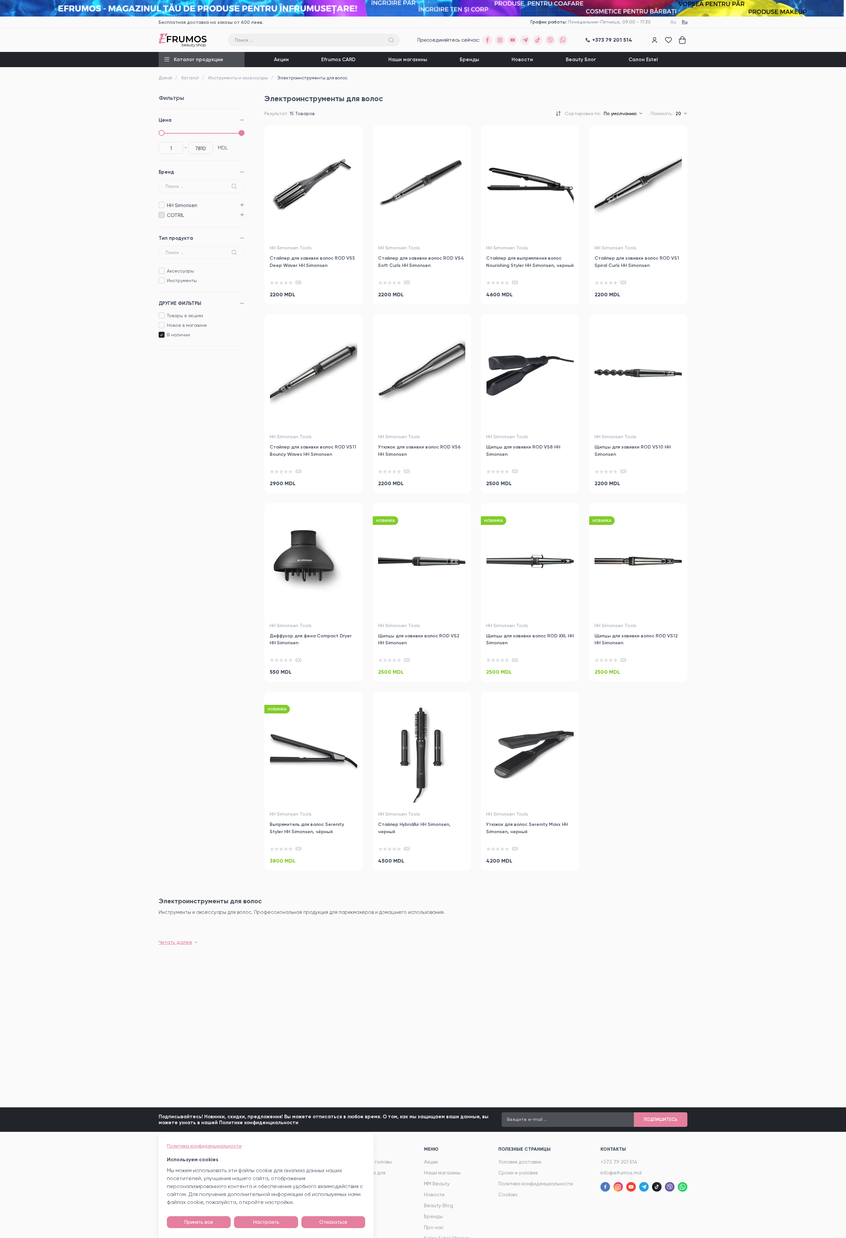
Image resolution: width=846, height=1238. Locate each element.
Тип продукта (176, 238)
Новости (522, 60)
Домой (165, 77)
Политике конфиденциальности (258, 1123)
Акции (281, 60)
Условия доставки (519, 1162)
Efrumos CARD (338, 60)
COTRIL (161, 215)
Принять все (198, 1222)
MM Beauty (437, 1184)
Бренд (166, 172)
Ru (684, 22)
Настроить (266, 1222)
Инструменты (182, 280)
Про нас (433, 1227)
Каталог (190, 77)
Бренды (469, 60)
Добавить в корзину (313, 291)
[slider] (162, 133)
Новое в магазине (187, 325)
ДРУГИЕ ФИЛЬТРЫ (180, 303)
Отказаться (333, 1222)
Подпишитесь (660, 1119)
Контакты (613, 1149)
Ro (673, 22)
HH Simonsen (161, 205)
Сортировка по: (583, 113)
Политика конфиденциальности (535, 1184)
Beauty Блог (581, 60)
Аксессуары (180, 271)
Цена (165, 120)
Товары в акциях (185, 315)
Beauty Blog (438, 1206)
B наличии (178, 334)
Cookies (508, 1195)
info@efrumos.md (620, 1173)
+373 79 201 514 (618, 1162)
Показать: (662, 113)
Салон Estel (643, 60)
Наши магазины (407, 60)
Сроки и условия (518, 1173)
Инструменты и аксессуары (238, 77)
